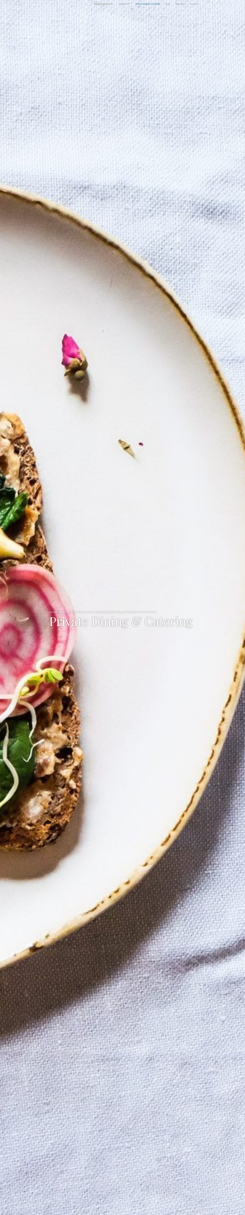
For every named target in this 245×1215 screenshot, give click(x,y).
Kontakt (194, 3)
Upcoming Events (102, 3)
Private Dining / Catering (147, 3)
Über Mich (180, 3)
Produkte (123, 3)
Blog (167, 3)
